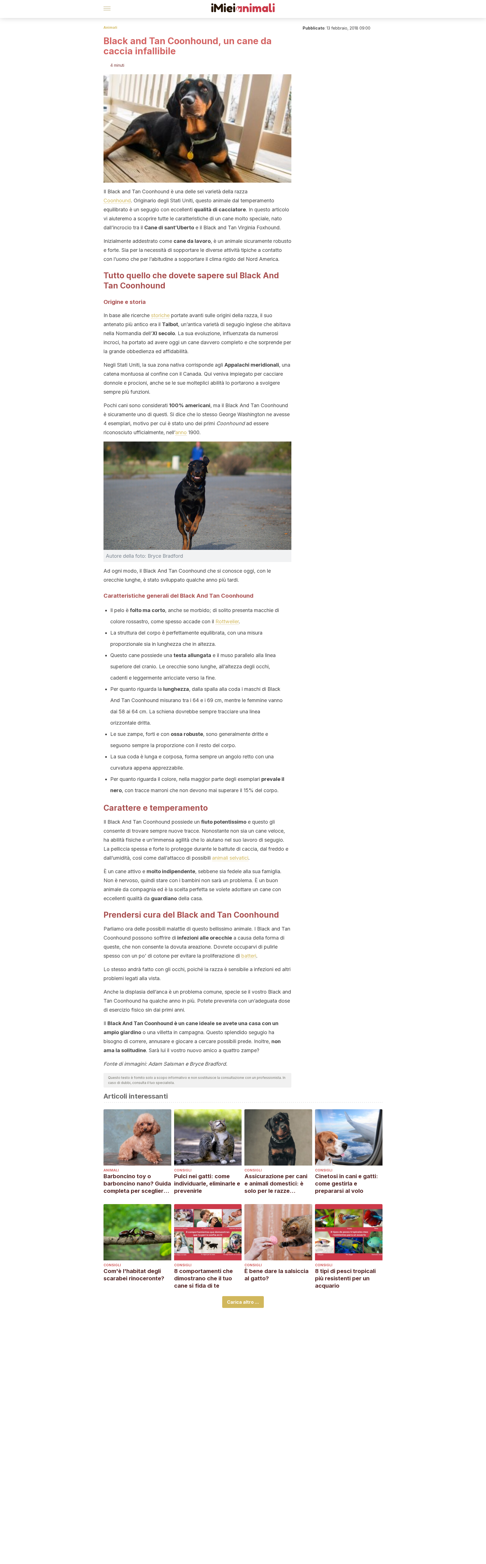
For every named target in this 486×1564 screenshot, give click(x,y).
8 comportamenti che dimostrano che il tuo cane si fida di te (203, 1278)
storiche (160, 315)
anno (181, 432)
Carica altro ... (243, 1302)
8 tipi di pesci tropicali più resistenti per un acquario (345, 1278)
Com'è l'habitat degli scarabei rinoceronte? (134, 1275)
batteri (248, 956)
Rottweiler (227, 621)
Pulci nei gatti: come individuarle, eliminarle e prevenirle (207, 1183)
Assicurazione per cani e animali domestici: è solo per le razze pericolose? (275, 1184)
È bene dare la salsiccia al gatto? (276, 1275)
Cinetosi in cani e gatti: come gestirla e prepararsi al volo (346, 1183)
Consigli (183, 1170)
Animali (110, 27)
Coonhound (117, 200)
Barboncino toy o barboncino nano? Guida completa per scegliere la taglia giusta (137, 1184)
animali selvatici (230, 858)
